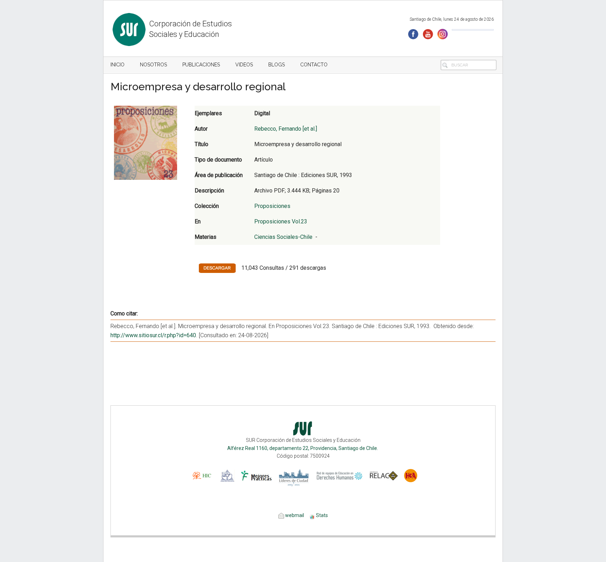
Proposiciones (272, 206)
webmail (294, 515)
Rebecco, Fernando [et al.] (285, 128)
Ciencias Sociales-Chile (283, 237)
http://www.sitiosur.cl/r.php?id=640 (153, 335)
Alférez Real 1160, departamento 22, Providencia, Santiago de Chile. (303, 448)
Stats (322, 515)
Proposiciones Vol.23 (280, 221)
